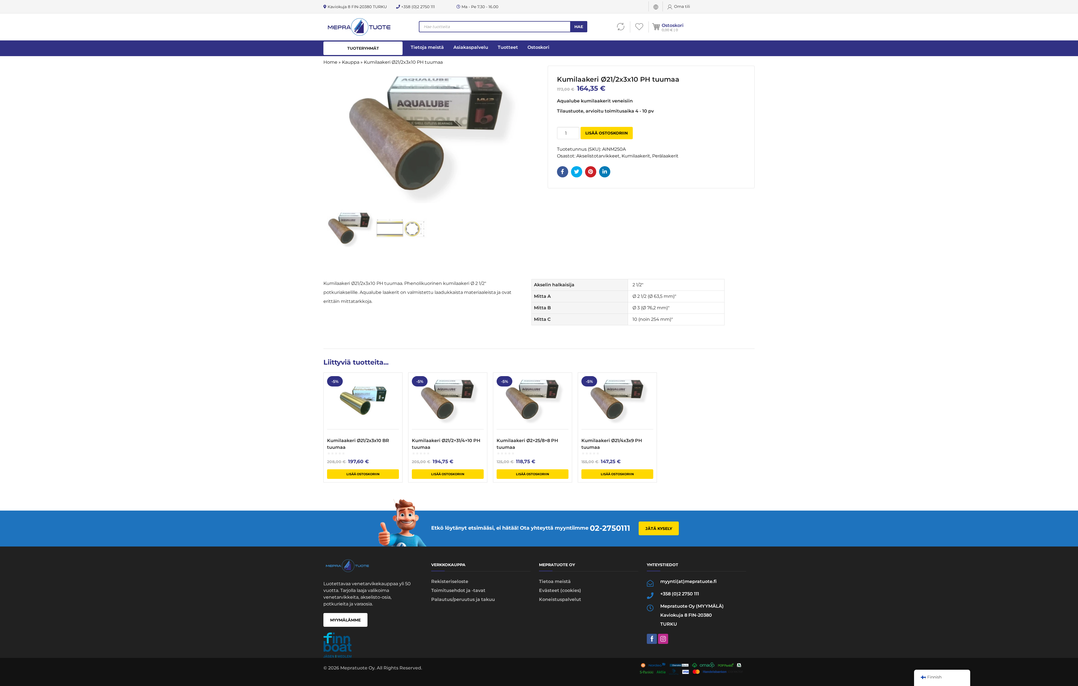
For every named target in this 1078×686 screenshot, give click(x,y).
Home (330, 62)
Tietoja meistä (427, 47)
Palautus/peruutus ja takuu (463, 599)
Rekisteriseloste (449, 581)
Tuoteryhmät (363, 48)
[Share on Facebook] (562, 171)
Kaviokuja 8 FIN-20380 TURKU (356, 6)
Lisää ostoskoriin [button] (363, 474)
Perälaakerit (665, 156)
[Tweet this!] (576, 171)
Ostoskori (673, 25)
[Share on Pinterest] (590, 171)
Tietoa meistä (555, 581)
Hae (578, 26)
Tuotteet (508, 47)
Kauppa (350, 62)
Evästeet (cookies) (560, 590)
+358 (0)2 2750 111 (417, 6)
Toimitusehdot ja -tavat (458, 590)
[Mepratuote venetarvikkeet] (358, 26)
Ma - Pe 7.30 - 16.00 (479, 6)
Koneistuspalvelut (560, 599)
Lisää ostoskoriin (606, 133)
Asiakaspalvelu (470, 47)
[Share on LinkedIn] (604, 171)
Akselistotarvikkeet (598, 156)
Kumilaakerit (636, 156)
